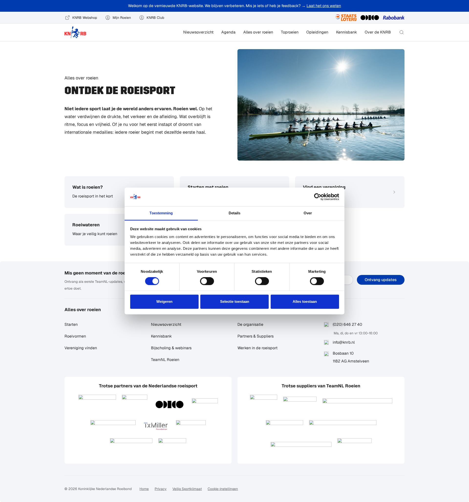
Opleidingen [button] (317, 32)
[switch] (207, 281)
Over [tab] (308, 213)
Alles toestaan (305, 301)
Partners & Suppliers (255, 336)
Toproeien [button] (289, 32)
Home (144, 489)
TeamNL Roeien (165, 359)
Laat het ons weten (324, 5)
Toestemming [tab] (161, 213)
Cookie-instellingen (223, 489)
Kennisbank (346, 32)
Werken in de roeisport (257, 347)
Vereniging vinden (80, 347)
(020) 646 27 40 (347, 324)
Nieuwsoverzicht (198, 32)
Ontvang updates (381, 279)
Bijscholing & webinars (171, 347)
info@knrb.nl (344, 342)
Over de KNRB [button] (378, 32)
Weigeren (164, 301)
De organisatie (250, 324)
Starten (71, 324)
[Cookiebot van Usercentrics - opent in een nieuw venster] (317, 197)
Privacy (161, 489)
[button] (402, 32)
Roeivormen (75, 336)
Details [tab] (235, 213)
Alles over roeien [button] (258, 32)
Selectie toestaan (234, 301)
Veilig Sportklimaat (187, 489)
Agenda (228, 32)
